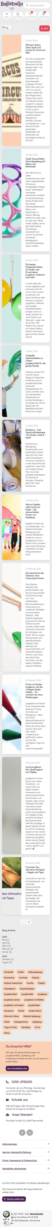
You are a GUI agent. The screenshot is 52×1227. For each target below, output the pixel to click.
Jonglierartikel (10, 994)
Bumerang (9, 977)
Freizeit (41, 983)
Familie (30, 983)
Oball (6, 1021)
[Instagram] (30, 1132)
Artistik (21, 972)
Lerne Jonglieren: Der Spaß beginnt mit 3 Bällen (34, 769)
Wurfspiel (26, 1027)
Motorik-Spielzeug (32, 1016)
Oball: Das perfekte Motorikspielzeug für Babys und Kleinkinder (35, 162)
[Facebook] (22, 1132)
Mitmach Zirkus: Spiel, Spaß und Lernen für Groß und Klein (35, 48)
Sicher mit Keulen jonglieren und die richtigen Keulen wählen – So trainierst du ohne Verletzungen (34, 691)
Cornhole (23, 977)
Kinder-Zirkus (35, 1010)
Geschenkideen (27, 988)
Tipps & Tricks (10, 1027)
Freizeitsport (9, 988)
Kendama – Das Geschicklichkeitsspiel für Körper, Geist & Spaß (35, 433)
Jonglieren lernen (12, 999)
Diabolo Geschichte (13, 983)
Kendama (8, 1010)
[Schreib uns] (26, 1104)
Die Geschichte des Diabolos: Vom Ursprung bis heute (35, 575)
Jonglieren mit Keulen (14, 1005)
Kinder (21, 1010)
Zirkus (7, 1032)
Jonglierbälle (27, 994)
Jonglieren (42, 994)
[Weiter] (28, 922)
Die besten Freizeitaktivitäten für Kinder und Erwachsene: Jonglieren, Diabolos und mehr (35, 271)
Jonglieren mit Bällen (34, 999)
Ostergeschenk (21, 1021)
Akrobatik (8, 972)
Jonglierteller (34, 1005)
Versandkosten (36, 1213)
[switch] (6, 1222)
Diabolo (35, 977)
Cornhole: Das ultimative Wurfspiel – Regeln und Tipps (35, 870)
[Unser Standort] (26, 1117)
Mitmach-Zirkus (11, 1016)
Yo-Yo (37, 1027)
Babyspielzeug (35, 972)
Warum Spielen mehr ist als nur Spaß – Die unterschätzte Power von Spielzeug (33, 511)
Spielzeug (37, 1021)
